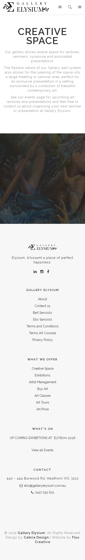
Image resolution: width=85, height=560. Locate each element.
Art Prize (42, 409)
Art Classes (42, 395)
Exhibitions (42, 375)
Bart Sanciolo (42, 312)
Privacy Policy (42, 340)
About (42, 299)
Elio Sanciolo (42, 319)
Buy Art (42, 389)
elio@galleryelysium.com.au (45, 485)
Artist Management (42, 382)
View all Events (42, 450)
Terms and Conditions (43, 326)
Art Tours (42, 402)
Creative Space (42, 368)
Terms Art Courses (42, 333)
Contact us (42, 306)
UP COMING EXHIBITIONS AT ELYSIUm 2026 (42, 438)
